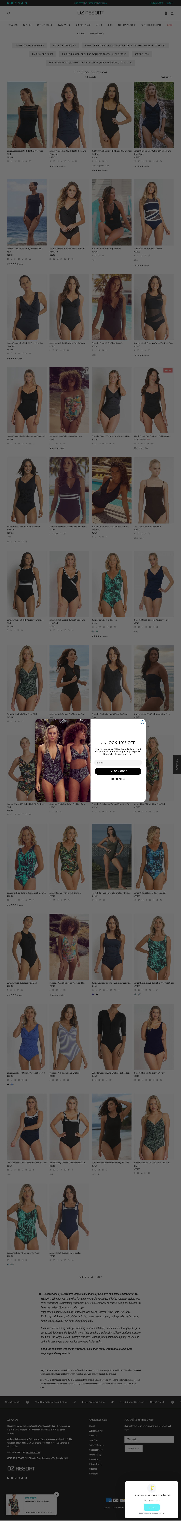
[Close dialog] (142, 722)
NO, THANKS (118, 779)
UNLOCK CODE (118, 771)
